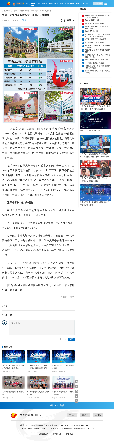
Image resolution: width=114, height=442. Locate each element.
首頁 (28, 4)
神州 (38, 4)
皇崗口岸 (20, 4)
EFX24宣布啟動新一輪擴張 (94, 63)
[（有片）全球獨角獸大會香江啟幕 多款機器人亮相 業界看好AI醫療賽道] (95, 96)
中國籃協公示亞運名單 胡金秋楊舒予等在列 (97, 46)
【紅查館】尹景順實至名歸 (95, 23)
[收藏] (76, 381)
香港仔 (85, 415)
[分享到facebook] (76, 391)
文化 (77, 4)
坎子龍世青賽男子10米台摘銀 (95, 39)
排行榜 (83, 9)
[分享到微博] (76, 396)
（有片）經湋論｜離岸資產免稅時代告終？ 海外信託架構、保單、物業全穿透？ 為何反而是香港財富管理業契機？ (95, 155)
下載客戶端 (98, 4)
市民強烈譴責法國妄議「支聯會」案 (38, 393)
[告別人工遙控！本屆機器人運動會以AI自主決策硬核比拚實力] (95, 192)
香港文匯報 (6, 11)
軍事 (72, 4)
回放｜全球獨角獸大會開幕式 (91, 130)
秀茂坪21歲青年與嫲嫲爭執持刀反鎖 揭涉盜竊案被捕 (97, 16)
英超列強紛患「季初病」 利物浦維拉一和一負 (97, 56)
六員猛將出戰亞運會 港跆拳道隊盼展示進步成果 (97, 67)
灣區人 (45, 4)
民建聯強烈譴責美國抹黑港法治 (13, 393)
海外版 (98, 415)
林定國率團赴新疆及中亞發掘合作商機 (63, 393)
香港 (33, 4)
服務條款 (70, 434)
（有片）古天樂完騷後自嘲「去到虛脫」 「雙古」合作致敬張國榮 (95, 179)
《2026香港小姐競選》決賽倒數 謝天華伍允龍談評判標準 (97, 35)
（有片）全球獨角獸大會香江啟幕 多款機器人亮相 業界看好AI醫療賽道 (95, 107)
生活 (88, 4)
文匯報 (72, 415)
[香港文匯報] (9, 3)
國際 (56, 4)
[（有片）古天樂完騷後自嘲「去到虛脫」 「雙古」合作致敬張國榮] (95, 168)
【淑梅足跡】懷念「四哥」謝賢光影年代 (97, 72)
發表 (71, 339)
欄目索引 (54, 405)
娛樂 (83, 4)
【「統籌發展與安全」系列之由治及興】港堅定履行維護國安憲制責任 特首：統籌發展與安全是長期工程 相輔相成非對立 (38, 367)
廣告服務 (57, 434)
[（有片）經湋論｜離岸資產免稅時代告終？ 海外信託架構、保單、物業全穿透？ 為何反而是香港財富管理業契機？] (95, 144)
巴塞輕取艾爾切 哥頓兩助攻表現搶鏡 (97, 51)
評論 (61, 4)
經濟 (51, 4)
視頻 (67, 4)
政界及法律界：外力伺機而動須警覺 (63, 366)
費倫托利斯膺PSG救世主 (94, 20)
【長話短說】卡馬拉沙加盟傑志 (96, 60)
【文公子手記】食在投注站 (95, 42)
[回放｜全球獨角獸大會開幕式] (95, 120)
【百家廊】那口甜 (91, 31)
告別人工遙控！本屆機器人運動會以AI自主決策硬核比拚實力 (95, 203)
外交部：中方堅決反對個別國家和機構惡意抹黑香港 (13, 366)
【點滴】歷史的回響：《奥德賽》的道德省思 (97, 27)
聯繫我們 (43, 434)
